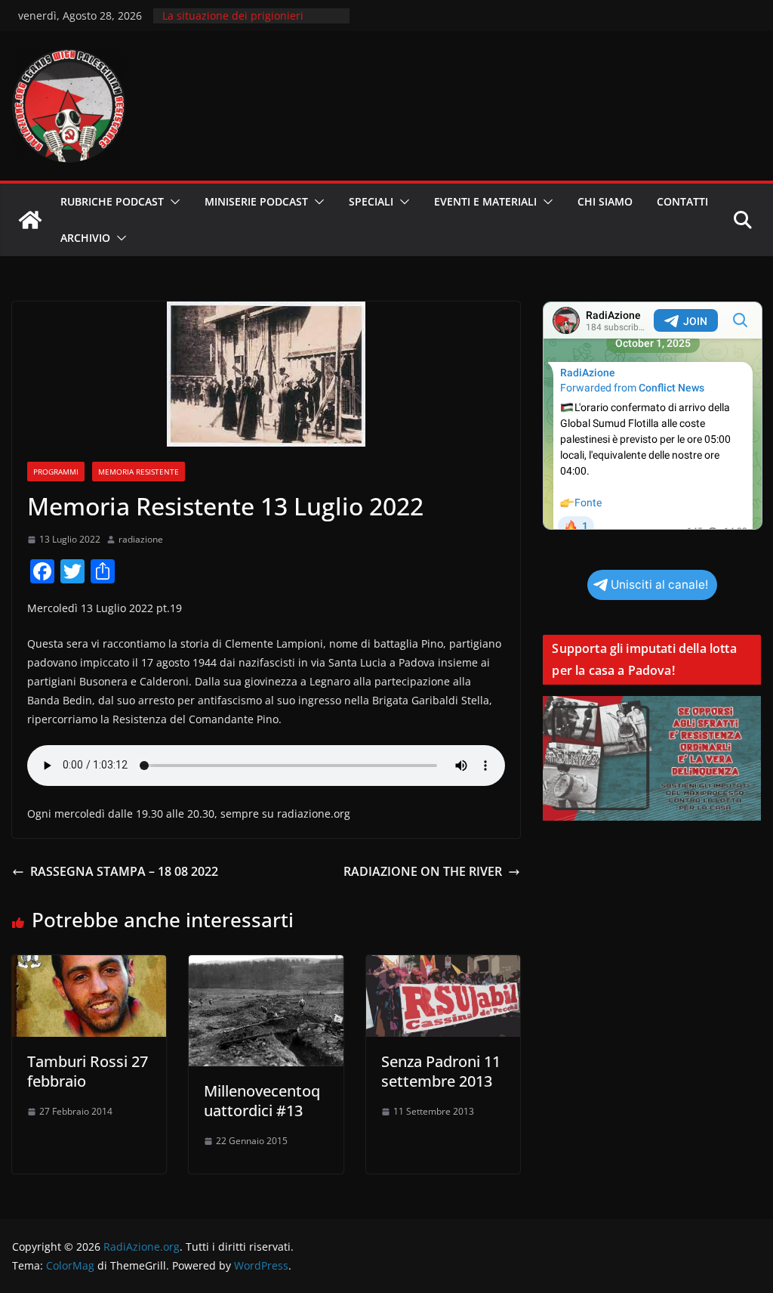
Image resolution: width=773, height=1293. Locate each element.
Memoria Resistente (138, 471)
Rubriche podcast (112, 201)
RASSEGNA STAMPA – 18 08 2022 (124, 871)
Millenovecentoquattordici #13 (262, 1101)
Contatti (682, 201)
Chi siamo (605, 201)
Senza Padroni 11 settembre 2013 (440, 1071)
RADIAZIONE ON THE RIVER (422, 871)
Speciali (371, 201)
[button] (172, 201)
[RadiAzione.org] (30, 220)
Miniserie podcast (256, 201)
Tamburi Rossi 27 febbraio (87, 1071)
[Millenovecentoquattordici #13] (266, 965)
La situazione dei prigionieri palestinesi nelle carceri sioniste (243, 23)
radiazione (141, 539)
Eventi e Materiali (485, 201)
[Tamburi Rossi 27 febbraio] (89, 965)
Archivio (85, 237)
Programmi (56, 471)
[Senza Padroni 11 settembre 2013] (443, 965)
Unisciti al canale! (659, 584)
